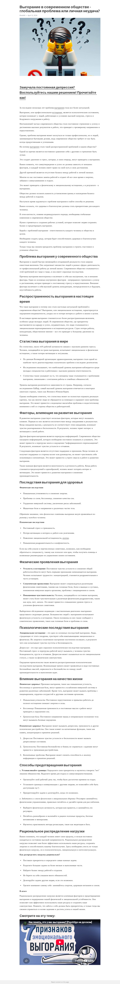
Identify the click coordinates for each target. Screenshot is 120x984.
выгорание (34, 146)
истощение (57, 112)
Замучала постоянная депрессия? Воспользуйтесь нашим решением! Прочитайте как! (58, 92)
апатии (65, 538)
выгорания (59, 107)
